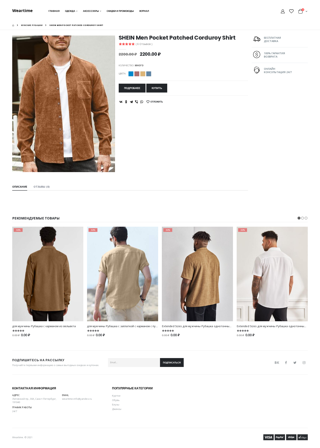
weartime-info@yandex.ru (77, 398)
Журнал (144, 11)
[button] (303, 12)
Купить (157, 88)
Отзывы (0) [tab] (42, 186)
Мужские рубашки (32, 25)
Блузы (115, 404)
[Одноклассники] (126, 102)
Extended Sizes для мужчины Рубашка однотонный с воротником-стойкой (212, 326)
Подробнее (132, 88)
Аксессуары (91, 11)
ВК (276, 362)
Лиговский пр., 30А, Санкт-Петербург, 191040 (34, 400)
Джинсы (116, 409)
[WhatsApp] (141, 102)
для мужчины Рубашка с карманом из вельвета (44, 326)
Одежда (70, 11)
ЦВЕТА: (122, 73)
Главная (54, 11)
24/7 (14, 411)
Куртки (116, 395)
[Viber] (136, 102)
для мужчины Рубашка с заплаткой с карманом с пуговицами (128, 326)
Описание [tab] (19, 186)
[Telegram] (131, 102)
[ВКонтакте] (121, 102)
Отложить (156, 101)
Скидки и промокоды (120, 11)
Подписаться (172, 362)
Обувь (116, 400)
